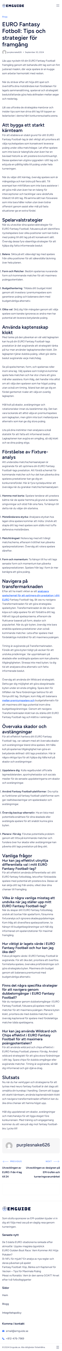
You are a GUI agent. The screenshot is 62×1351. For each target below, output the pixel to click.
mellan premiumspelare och (18, 700)
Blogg (4, 17)
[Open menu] (58, 5)
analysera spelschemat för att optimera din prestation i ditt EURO (31, 595)
